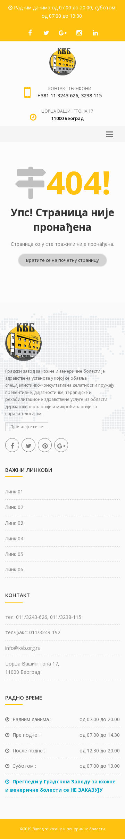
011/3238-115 (65, 617)
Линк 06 (14, 569)
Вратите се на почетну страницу (62, 260)
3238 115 (91, 95)
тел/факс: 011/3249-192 (32, 632)
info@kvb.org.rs (22, 648)
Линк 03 (14, 522)
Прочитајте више (26, 426)
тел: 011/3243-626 (26, 617)
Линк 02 (14, 507)
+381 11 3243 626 (58, 95)
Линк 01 (14, 491)
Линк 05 (14, 554)
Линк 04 (14, 538)
